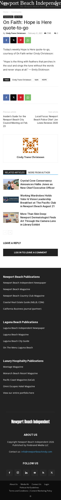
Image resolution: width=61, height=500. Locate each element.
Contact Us (36, 484)
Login (46, 484)
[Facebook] (6, 40)
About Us (14, 484)
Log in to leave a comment (30, 252)
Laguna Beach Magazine (16, 334)
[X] (13, 40)
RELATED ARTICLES (15, 172)
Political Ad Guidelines (29, 487)
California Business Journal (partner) (22, 308)
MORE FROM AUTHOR (39, 172)
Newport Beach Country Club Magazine (23, 295)
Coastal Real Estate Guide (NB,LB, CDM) (23, 302)
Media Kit (25, 484)
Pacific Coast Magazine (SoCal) (19, 379)
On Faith (18, 17)
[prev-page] (5, 232)
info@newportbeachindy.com (36, 451)
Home (5, 12)
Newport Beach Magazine (16, 289)
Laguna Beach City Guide (16, 341)
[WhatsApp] (28, 40)
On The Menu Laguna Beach (18, 347)
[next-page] (10, 232)
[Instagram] (18, 473)
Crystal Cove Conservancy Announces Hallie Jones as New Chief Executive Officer (37, 184)
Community (16, 12)
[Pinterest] (21, 40)
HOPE (44, 80)
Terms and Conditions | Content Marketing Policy (30, 490)
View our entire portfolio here (18, 392)
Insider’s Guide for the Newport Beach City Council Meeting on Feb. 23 (15, 121)
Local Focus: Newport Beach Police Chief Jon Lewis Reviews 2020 (46, 119)
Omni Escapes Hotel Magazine (19, 386)
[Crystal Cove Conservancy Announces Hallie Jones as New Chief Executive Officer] (11, 184)
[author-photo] (30, 152)
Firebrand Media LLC (37, 445)
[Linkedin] (26, 473)
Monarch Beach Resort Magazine (20, 373)
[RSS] (43, 473)
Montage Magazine (13, 366)
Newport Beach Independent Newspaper (24, 282)
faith (36, 80)
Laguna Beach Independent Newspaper (24, 328)
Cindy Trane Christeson (16, 33)
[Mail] (35, 473)
